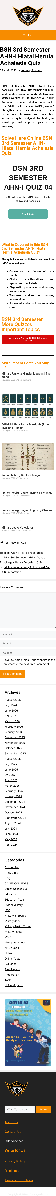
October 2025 (13, 748)
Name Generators (16, 942)
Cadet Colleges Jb (16, 888)
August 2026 (13, 699)
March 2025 (12, 785)
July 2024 (11, 828)
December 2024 (15, 801)
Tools (8, 980)
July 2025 (11, 764)
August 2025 (13, 758)
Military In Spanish (16, 915)
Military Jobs (13, 921)
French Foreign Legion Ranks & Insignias (27, 492)
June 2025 (11, 769)
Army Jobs (11, 872)
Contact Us (13, 1132)
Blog (7, 552)
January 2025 (13, 796)
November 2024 (15, 807)
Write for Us (15, 1150)
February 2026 (14, 726)
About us (11, 1122)
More (8, 937)
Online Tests (19, 552)
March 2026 (12, 721)
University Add (14, 985)
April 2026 (11, 716)
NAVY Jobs (12, 947)
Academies (12, 867)
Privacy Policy (15, 1161)
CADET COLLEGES (16, 883)
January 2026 (13, 732)
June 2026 (11, 710)
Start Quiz (28, 214)
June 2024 (11, 834)
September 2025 (15, 753)
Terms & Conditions (19, 1180)
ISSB (7, 910)
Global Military (14, 905)
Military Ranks (13, 931)
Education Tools (15, 899)
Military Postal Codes (18, 926)
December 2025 (15, 737)
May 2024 (11, 839)
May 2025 (11, 775)
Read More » (7, 385)
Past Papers (12, 969)
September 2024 (15, 817)
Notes (8, 953)
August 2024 (13, 823)
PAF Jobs (10, 964)
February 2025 (14, 791)
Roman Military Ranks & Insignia (22, 475)
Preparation (35, 552)
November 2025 (15, 742)
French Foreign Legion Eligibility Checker (27, 510)
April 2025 (11, 780)
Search (43, 1109)
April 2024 (11, 844)
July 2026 (11, 705)
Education (11, 894)
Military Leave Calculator (17, 527)
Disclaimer (12, 1171)
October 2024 (13, 812)
